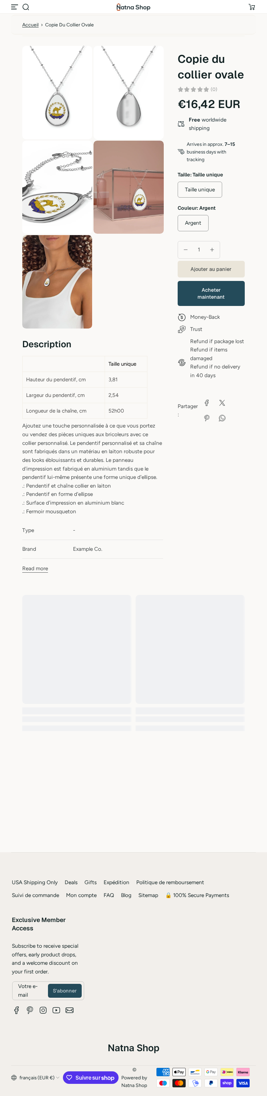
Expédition (116, 882)
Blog (126, 895)
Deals (71, 882)
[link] (207, 403)
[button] (26, 7)
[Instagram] (43, 1010)
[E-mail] (69, 1010)
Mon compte (81, 895)
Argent (193, 222)
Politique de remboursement (170, 882)
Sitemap (148, 895)
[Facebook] (17, 1010)
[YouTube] (56, 1010)
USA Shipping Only (35, 882)
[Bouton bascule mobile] (15, 7)
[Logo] (133, 7)
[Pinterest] (30, 1010)
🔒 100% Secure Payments (197, 895)
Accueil (30, 24)
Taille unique (200, 189)
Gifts (90, 882)
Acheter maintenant (211, 293)
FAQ (109, 895)
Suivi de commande (35, 895)
